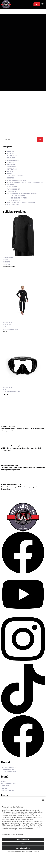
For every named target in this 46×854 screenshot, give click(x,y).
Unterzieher (16, 200)
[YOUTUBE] (23, 613)
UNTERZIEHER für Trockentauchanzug (21, 193)
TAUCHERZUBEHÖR (13, 189)
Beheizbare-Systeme (19, 198)
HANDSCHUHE (11, 167)
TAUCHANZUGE (12, 187)
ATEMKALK (10, 153)
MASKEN (10, 171)
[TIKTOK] (23, 713)
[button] (2, 11)
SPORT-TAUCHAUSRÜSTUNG (16, 180)
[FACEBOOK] (23, 574)
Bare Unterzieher (18, 196)
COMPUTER (11, 158)
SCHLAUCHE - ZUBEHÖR (15, 176)
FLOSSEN (10, 162)
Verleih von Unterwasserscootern (21, 202)
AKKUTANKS (11, 151)
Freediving (11, 164)
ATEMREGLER (11, 156)
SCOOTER (10, 178)
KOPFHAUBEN (11, 169)
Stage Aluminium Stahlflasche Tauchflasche (25, 182)
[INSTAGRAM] (23, 663)
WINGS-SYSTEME (13, 204)
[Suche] (40, 139)
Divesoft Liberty (13, 160)
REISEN (9, 173)
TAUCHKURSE (11, 191)
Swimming (10, 184)
